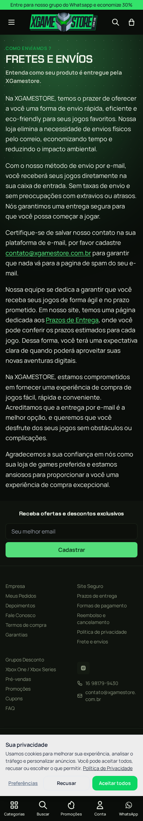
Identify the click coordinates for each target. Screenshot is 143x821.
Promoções (18, 688)
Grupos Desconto (25, 659)
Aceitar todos (115, 783)
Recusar (66, 783)
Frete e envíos (92, 641)
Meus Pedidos (21, 595)
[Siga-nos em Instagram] (83, 668)
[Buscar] (115, 22)
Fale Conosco (20, 615)
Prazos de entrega (97, 595)
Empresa (15, 586)
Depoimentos (20, 605)
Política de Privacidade (108, 768)
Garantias (16, 634)
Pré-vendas (18, 679)
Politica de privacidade (102, 631)
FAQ (10, 708)
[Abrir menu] (11, 22)
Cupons (14, 698)
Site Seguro (90, 586)
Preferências (23, 783)
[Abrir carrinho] (131, 22)
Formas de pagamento (102, 605)
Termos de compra (26, 625)
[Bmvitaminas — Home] (64, 22)
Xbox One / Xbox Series (31, 669)
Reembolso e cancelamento (93, 618)
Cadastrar (71, 550)
